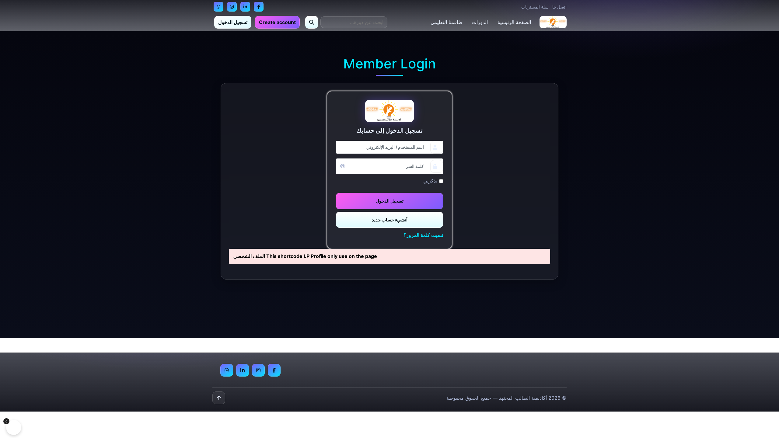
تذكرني (430, 181)
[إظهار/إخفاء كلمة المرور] (342, 166)
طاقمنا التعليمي (446, 22)
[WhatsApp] (218, 7)
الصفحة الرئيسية (514, 22)
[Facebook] (259, 7)
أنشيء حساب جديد (389, 220)
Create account (277, 22)
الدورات (480, 22)
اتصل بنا (559, 6)
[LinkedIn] (245, 7)
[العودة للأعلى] (218, 397)
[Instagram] (232, 7)
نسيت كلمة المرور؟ (423, 235)
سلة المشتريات (535, 6)
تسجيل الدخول (232, 22)
